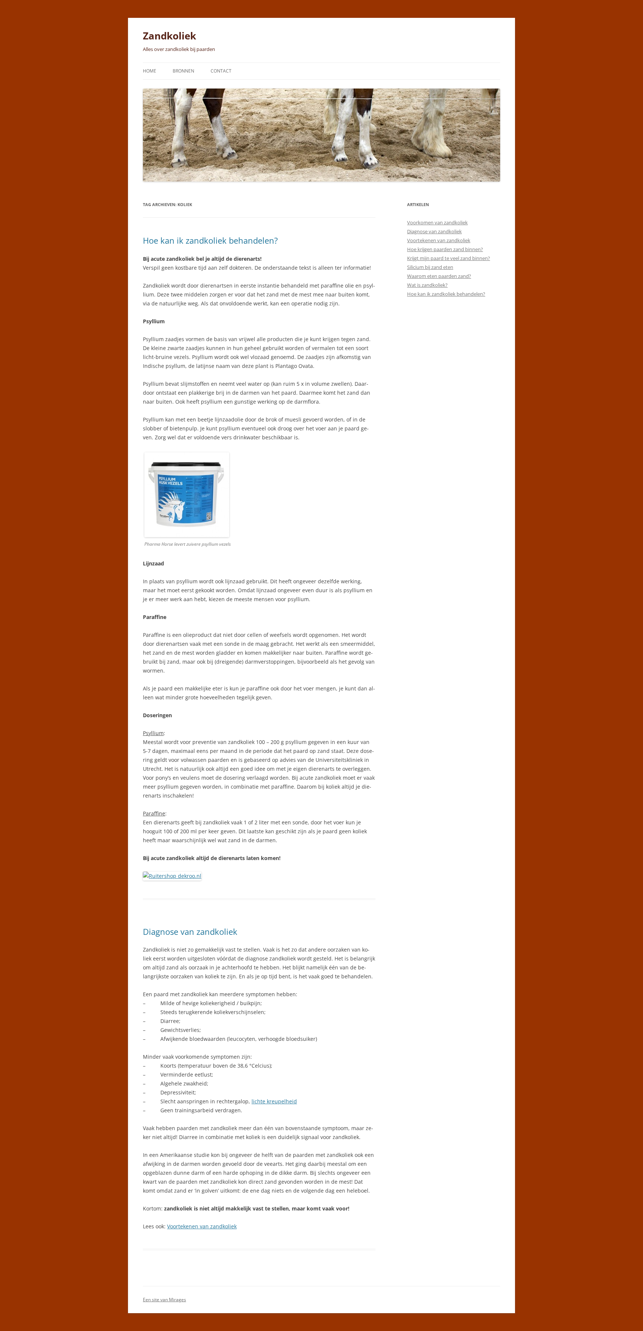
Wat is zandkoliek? (427, 285)
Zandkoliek (169, 35)
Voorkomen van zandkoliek (437, 222)
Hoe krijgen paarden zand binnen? (445, 249)
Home (149, 71)
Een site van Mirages (164, 1299)
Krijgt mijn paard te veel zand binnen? (448, 258)
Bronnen (183, 71)
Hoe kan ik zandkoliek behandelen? (210, 240)
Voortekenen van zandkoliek (202, 1226)
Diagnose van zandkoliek (190, 931)
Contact (221, 71)
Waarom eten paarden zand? (439, 276)
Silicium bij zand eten (430, 267)
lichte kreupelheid (274, 1101)
